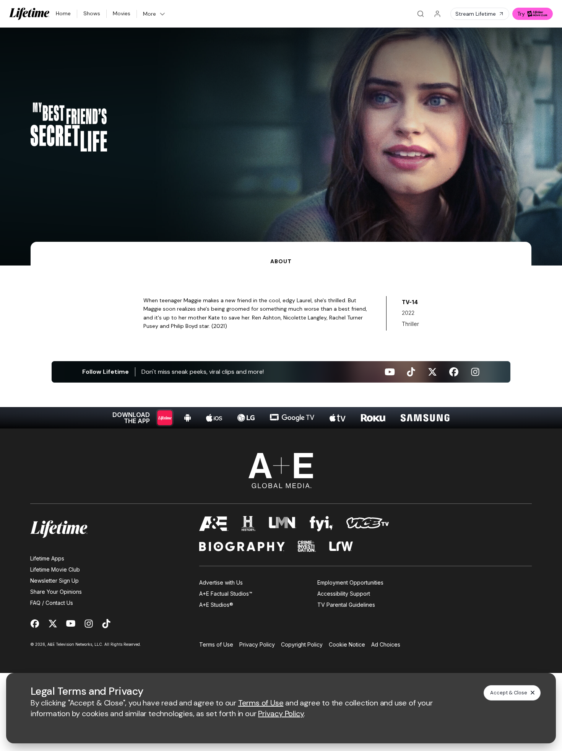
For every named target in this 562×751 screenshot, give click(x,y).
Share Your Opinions (56, 591)
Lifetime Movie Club (55, 569)
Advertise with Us (221, 582)
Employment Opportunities (350, 582)
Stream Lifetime (475, 13)
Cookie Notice (347, 644)
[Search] (420, 14)
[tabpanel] (281, 347)
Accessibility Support (343, 593)
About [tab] (280, 261)
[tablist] (281, 254)
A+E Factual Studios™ (225, 593)
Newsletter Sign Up (54, 580)
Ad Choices (385, 644)
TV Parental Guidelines (346, 604)
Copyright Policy (302, 644)
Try (521, 13)
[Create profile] (437, 14)
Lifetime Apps (47, 558)
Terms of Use (216, 644)
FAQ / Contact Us (51, 602)
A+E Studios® (216, 604)
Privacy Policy (257, 644)
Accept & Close (508, 692)
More (149, 13)
